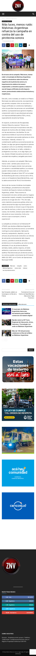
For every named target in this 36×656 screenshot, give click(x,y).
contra (25, 266)
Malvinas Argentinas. (8, 268)
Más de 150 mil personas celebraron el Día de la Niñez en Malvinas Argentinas (22, 333)
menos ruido (18, 268)
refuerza (25, 268)
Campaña (19, 266)
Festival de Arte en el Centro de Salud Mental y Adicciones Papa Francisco (26, 295)
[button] (3, 14)
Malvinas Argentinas (11, 18)
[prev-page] (3, 340)
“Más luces (12, 266)
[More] (29, 45)
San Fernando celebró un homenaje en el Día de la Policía (9, 294)
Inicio (3, 18)
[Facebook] (4, 45)
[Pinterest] (12, 45)
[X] (8, 45)
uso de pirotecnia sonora (9, 270)
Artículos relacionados (9, 304)
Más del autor (22, 304)
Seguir (31, 601)
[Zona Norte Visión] (18, 6)
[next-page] (6, 340)
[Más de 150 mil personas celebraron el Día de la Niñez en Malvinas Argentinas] (6, 333)
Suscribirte (30, 612)
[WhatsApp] (16, 45)
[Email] (25, 45)
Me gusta (30, 597)
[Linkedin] (21, 45)
